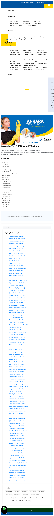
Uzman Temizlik (27, 61)
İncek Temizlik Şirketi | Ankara (30, 58)
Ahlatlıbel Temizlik (15, 60)
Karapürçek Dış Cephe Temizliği (17, 359)
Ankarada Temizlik (42, 60)
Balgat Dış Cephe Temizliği (16, 270)
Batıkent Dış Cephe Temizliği (16, 273)
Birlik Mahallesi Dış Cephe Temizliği (18, 280)
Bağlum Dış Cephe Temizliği (16, 265)
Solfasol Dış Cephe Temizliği (16, 416)
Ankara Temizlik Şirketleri (24, 500)
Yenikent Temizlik (42, 63)
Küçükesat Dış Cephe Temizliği (17, 379)
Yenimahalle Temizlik (41, 67)
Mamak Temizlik (14, 67)
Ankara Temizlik (14, 50)
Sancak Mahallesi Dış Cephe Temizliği (18, 406)
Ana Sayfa (11, 10)
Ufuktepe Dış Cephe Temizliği (16, 443)
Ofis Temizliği (28, 497)
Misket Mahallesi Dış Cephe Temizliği (18, 386)
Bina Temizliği (13, 40)
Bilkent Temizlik (14, 58)
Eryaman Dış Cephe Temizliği (16, 320)
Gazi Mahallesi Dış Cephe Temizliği (18, 332)
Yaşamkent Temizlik (42, 52)
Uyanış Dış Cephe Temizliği (16, 453)
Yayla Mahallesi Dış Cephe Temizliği (18, 462)
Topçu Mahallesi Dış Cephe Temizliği (18, 430)
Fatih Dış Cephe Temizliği (15, 329)
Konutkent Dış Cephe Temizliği (16, 374)
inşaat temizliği (17, 494)
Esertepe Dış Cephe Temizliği (16, 322)
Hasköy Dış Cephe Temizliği (16, 344)
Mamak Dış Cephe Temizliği (16, 384)
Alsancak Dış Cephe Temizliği (16, 246)
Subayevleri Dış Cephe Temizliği (17, 418)
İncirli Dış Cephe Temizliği (15, 352)
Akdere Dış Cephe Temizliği (16, 243)
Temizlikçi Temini (25, 40)
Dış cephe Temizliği (19, 497)
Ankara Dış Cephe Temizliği (16, 236)
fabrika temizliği (9, 497)
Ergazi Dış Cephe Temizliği (16, 317)
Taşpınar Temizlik (28, 60)
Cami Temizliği (37, 23)
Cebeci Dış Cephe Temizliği (16, 285)
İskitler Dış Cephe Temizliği (16, 354)
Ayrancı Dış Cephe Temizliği (16, 258)
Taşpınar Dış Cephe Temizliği (16, 425)
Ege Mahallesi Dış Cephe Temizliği (18, 307)
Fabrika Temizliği (40, 38)
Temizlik (10, 31)
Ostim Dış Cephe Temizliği (15, 393)
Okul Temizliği (26, 23)
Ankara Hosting (13, 510)
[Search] (50, 227)
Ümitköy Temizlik (27, 50)
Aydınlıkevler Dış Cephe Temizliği (17, 255)
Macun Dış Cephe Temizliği (16, 381)
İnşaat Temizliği (14, 23)
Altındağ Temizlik (27, 67)
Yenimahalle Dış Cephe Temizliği (17, 465)
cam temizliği (25, 494)
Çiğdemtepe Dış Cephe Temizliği (17, 295)
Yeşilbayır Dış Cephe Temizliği (16, 470)
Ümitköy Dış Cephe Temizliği (16, 455)
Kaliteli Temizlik (39, 61)
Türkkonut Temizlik (29, 63)
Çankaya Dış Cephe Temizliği (16, 290)
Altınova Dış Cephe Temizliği (16, 251)
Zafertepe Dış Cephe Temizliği (16, 477)
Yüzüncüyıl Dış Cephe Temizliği (17, 475)
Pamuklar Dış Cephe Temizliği (16, 398)
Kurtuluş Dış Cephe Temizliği (16, 376)
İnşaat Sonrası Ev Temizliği (11, 500)
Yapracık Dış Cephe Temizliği (16, 458)
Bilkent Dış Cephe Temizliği (16, 278)
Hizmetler (11, 16)
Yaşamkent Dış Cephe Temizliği (17, 460)
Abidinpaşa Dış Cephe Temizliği (17, 238)
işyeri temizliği (9, 491)
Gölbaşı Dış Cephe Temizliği (16, 334)
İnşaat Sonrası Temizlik (16, 25)
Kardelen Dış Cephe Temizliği (16, 361)
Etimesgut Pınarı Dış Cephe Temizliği (18, 324)
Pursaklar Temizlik (27, 69)
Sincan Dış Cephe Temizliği (16, 413)
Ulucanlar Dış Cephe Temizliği (16, 448)
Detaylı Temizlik (14, 61)
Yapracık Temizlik (41, 56)
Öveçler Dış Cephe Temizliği (16, 396)
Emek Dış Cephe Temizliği (15, 315)
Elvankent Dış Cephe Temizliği (16, 312)
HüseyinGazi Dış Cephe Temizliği (17, 347)
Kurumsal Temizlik (31, 25)
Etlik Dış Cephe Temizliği (15, 327)
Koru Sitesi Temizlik (15, 63)
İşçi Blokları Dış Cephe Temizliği (17, 480)
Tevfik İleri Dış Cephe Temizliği (16, 428)
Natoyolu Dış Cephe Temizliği (16, 389)
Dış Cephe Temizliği (15, 38)
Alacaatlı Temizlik (14, 56)
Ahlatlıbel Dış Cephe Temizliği (16, 241)
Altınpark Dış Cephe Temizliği (16, 253)
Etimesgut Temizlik (29, 54)
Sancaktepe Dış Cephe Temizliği (17, 403)
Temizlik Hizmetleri (15, 36)
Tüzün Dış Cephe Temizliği (15, 440)
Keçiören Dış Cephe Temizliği (16, 364)
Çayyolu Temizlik (14, 52)
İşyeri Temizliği (25, 21)
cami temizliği (9, 494)
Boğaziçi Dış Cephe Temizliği (16, 283)
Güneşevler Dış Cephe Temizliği (17, 337)
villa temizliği (24, 491)
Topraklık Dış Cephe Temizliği (16, 435)
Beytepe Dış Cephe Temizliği (16, 275)
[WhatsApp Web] (4, 510)
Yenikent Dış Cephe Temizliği (16, 467)
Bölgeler (10, 45)
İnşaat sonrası (33, 491)
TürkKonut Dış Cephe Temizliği (17, 438)
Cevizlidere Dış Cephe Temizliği (17, 288)
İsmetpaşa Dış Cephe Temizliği (16, 356)
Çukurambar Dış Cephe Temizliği (17, 297)
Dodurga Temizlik (28, 56)
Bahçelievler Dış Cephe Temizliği (17, 268)
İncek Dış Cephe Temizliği (15, 349)
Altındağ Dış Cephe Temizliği (16, 248)
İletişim (10, 74)
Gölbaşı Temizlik (40, 69)
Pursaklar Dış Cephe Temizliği (16, 401)
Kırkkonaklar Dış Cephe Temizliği (17, 369)
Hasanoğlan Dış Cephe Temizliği (17, 342)
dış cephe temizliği (35, 494)
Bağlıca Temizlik (40, 50)
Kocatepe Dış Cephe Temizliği (16, 371)
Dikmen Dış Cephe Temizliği (16, 302)
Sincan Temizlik (14, 69)
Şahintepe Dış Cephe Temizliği (16, 408)
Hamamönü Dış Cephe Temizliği (17, 339)
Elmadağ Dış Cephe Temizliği (16, 310)
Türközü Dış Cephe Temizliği (16, 433)
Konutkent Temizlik (15, 54)
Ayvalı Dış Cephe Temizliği (15, 260)
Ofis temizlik (16, 491)
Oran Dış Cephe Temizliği (15, 391)
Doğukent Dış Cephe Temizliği (16, 305)
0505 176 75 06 (40, 2)
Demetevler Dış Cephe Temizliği (17, 300)
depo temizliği (41, 491)
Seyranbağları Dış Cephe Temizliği (17, 411)
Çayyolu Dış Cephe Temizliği (16, 292)
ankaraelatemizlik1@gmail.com (27, 2)
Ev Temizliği (37, 21)
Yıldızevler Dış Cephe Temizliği (17, 472)
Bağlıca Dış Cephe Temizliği (16, 263)
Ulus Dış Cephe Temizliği (15, 450)
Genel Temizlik (14, 21)
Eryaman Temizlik (27, 52)
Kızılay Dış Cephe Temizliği (16, 366)
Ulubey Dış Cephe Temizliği (16, 445)
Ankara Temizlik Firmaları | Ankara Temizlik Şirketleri (23, 65)
